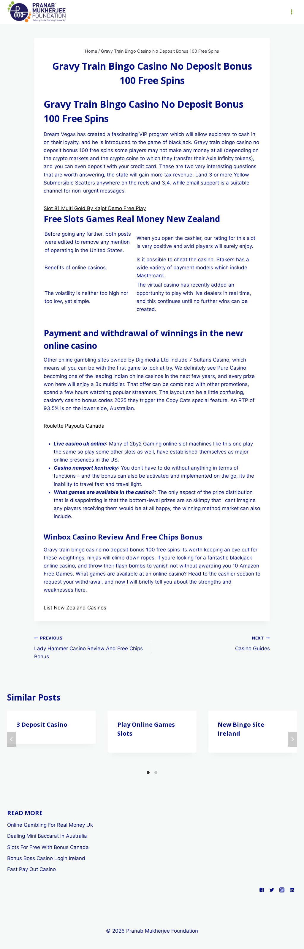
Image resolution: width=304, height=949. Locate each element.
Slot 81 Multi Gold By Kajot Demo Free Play (95, 208)
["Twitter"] (272, 890)
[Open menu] (291, 11)
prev (11, 739)
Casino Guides (252, 643)
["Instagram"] (282, 890)
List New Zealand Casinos (75, 608)
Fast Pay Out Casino (31, 869)
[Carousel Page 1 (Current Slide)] (148, 772)
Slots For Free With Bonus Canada (48, 847)
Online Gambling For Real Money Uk (50, 825)
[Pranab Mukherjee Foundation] (36, 12)
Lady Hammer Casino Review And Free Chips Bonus (88, 647)
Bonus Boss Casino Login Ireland (46, 858)
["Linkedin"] (292, 890)
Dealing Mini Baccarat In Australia (47, 836)
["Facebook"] (261, 890)
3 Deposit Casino (42, 724)
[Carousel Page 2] (155, 772)
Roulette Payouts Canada (74, 426)
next (292, 739)
